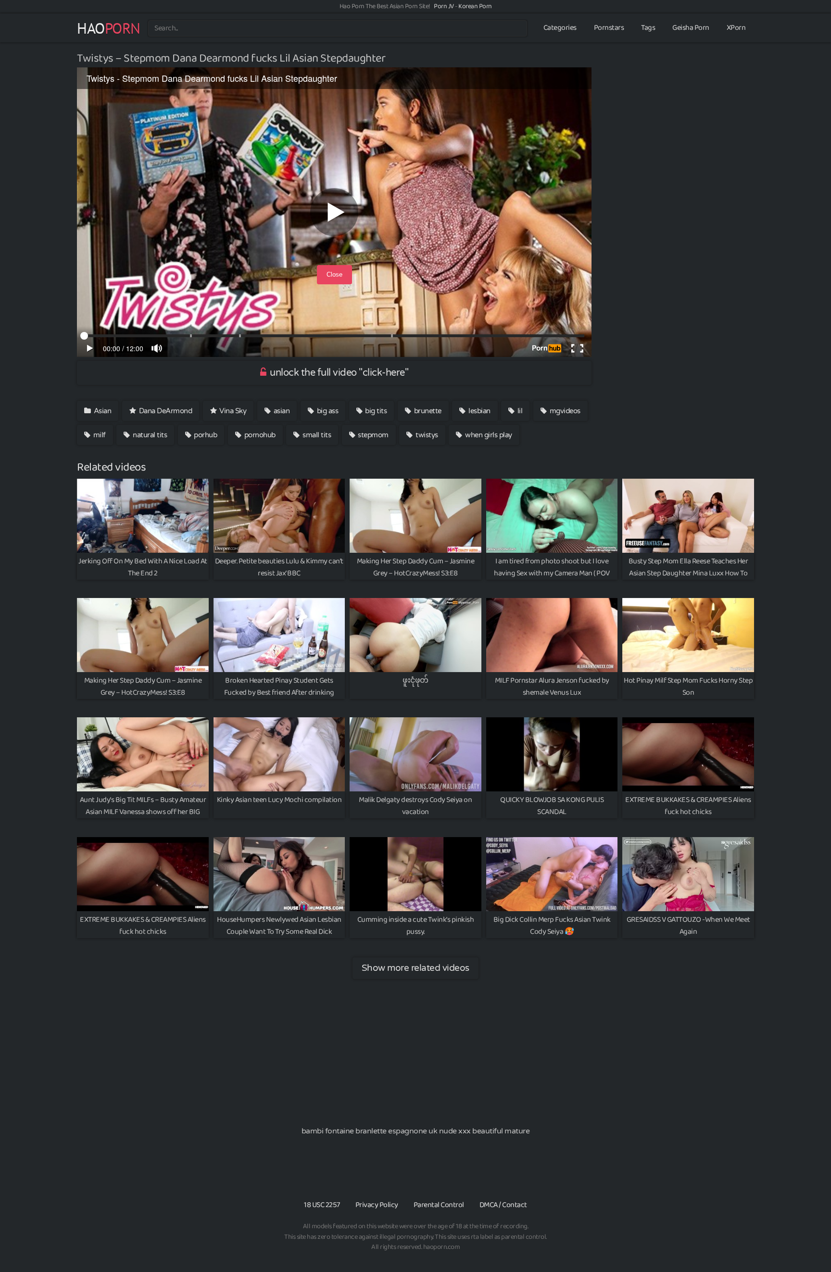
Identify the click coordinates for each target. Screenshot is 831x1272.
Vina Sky (232, 411)
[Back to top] (804, 1241)
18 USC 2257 (322, 1205)
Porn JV (444, 6)
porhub (204, 435)
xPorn (736, 28)
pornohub (259, 435)
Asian (101, 411)
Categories (560, 28)
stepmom (372, 435)
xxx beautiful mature (493, 1131)
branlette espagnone (391, 1131)
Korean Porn (475, 6)
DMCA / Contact (503, 1205)
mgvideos (564, 411)
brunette (426, 411)
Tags (648, 28)
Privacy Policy (376, 1205)
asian (281, 411)
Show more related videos (415, 967)
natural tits (149, 435)
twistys (426, 435)
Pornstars (609, 28)
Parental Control (439, 1205)
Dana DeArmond (164, 411)
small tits (316, 435)
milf (98, 435)
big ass (326, 411)
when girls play (488, 435)
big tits (375, 411)
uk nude (442, 1131)
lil (519, 411)
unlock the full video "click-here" (338, 373)
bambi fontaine (328, 1131)
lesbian (479, 411)
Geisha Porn (690, 28)
